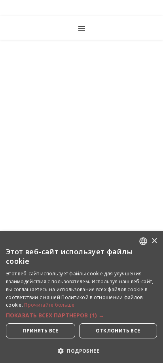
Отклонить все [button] (118, 330)
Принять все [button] (40, 330)
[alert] (81, 297)
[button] (81, 315)
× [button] (154, 241)
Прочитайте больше (49, 305)
